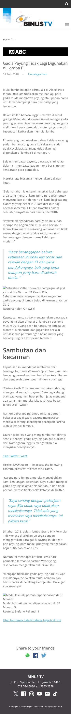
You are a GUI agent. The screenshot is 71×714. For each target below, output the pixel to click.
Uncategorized (37, 74)
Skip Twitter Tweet (15, 456)
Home (6, 39)
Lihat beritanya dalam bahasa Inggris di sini (32, 620)
